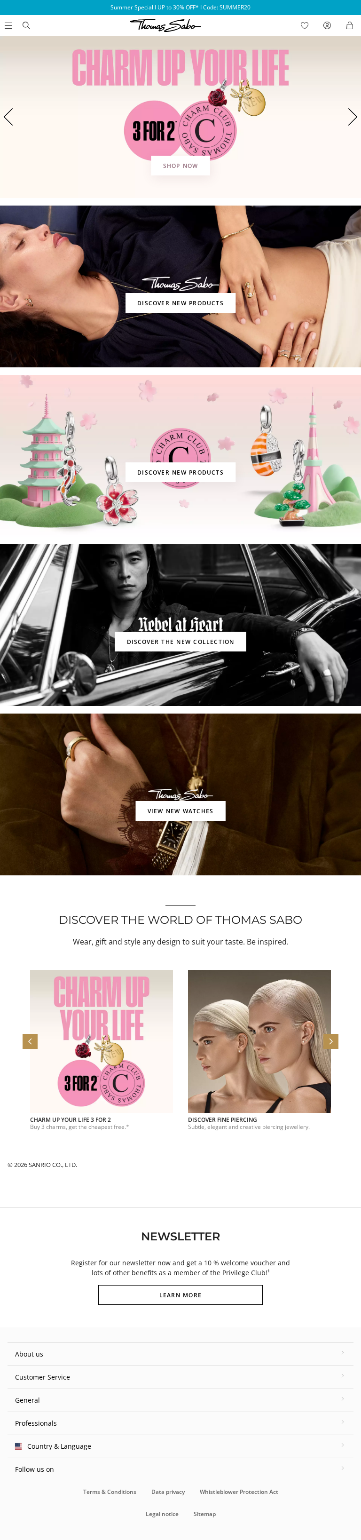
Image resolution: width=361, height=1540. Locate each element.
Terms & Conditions (109, 1492)
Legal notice (162, 1514)
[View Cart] (349, 25)
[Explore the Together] (180, 117)
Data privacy (168, 1492)
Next (353, 117)
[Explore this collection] (180, 286)
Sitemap (205, 1514)
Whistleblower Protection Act (239, 1492)
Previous (7, 117)
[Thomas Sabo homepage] (26, 25)
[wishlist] (304, 25)
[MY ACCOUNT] (327, 25)
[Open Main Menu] (7, 25)
